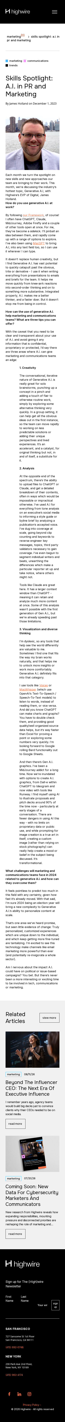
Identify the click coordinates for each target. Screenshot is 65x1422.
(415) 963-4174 (14, 1374)
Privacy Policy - (32, 1404)
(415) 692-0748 (15, 1347)
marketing (16, 35)
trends (13, 65)
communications (37, 60)
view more (49, 1018)
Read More (15, 1124)
